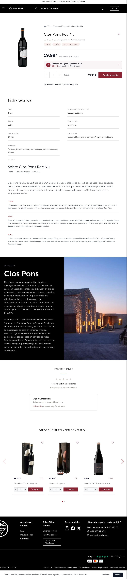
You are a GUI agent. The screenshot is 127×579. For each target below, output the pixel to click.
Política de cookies (117, 568)
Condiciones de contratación (65, 568)
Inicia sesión (37, 406)
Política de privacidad (100, 568)
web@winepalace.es (99, 535)
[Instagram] (67, 529)
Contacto (24, 539)
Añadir (36, 489)
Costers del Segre (75, 113)
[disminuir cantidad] (16, 489)
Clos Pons (72, 125)
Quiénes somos (50, 531)
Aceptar (118, 575)
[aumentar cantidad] (25, 489)
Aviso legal (47, 568)
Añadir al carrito (110, 75)
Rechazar (105, 575)
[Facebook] (73, 529)
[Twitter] (79, 529)
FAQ (22, 531)
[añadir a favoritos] (119, 34)
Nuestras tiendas (50, 535)
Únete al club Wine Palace (50, 542)
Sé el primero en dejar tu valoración (71, 40)
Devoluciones (26, 535)
